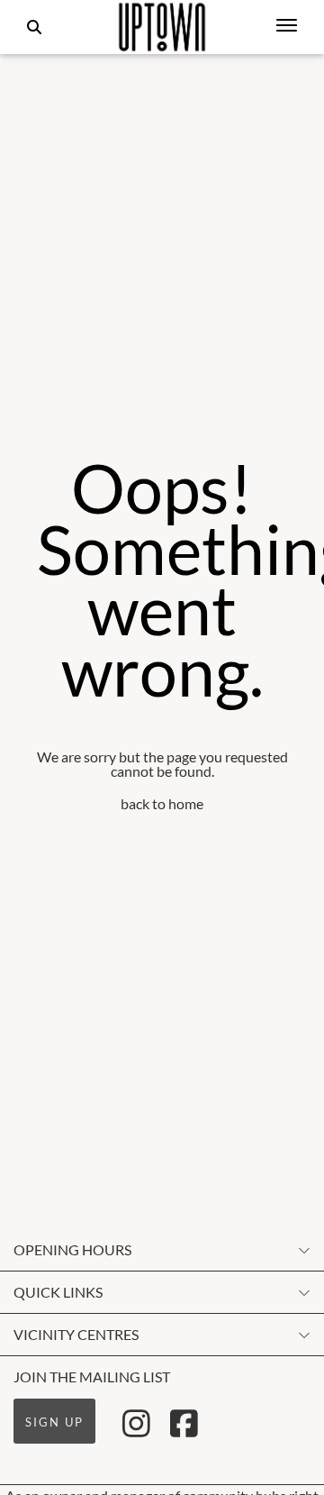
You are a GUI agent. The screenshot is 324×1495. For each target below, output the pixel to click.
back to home (162, 803)
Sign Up (54, 1422)
